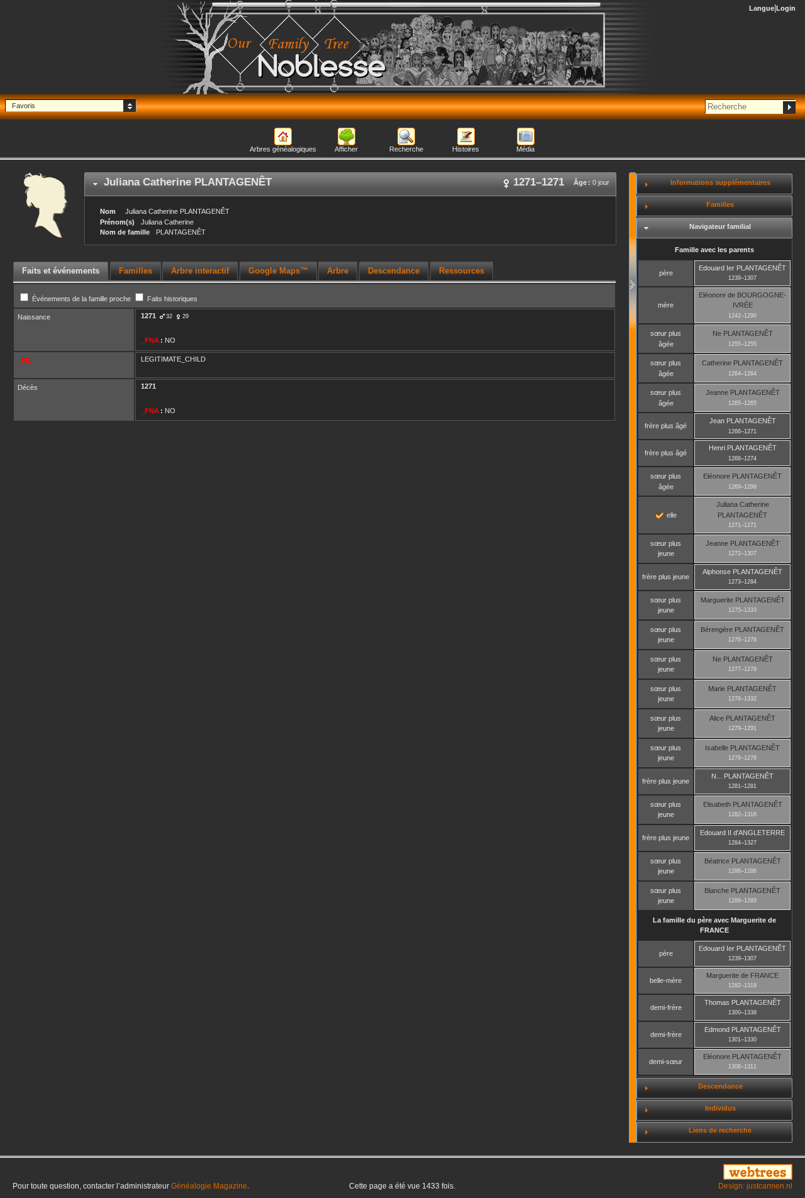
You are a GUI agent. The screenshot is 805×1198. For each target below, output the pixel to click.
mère (666, 305)
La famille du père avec (714, 925)
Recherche (406, 149)
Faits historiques (171, 298)
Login (786, 8)
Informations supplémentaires (720, 182)
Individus (720, 1108)
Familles (720, 204)
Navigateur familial (720, 226)
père (666, 273)
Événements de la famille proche (81, 298)
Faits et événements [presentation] (60, 270)
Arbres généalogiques (283, 149)
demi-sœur (665, 1061)
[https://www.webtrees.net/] (670, 1173)
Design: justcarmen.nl (755, 1186)
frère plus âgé (666, 426)
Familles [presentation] (135, 270)
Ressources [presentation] (461, 270)
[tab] (350, 184)
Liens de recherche (720, 1130)
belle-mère (666, 980)
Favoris (23, 105)
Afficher (346, 149)
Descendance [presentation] (393, 270)
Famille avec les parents (714, 249)
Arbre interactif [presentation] (200, 270)
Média (525, 149)
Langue (761, 8)
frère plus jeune (665, 576)
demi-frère (666, 1007)
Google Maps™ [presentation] (278, 270)
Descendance (720, 1086)
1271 (148, 315)
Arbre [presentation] (337, 270)
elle (671, 515)
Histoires (465, 149)
